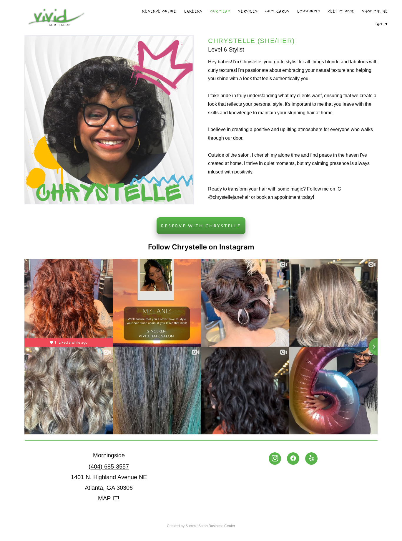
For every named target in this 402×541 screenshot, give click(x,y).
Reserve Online (159, 11)
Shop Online (375, 11)
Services (248, 11)
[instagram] (275, 458)
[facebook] (293, 458)
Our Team (220, 11)
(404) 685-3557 (109, 466)
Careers (193, 11)
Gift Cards (277, 11)
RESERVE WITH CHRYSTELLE (201, 226)
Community (308, 11)
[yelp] (311, 458)
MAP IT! (108, 498)
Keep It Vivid (341, 11)
